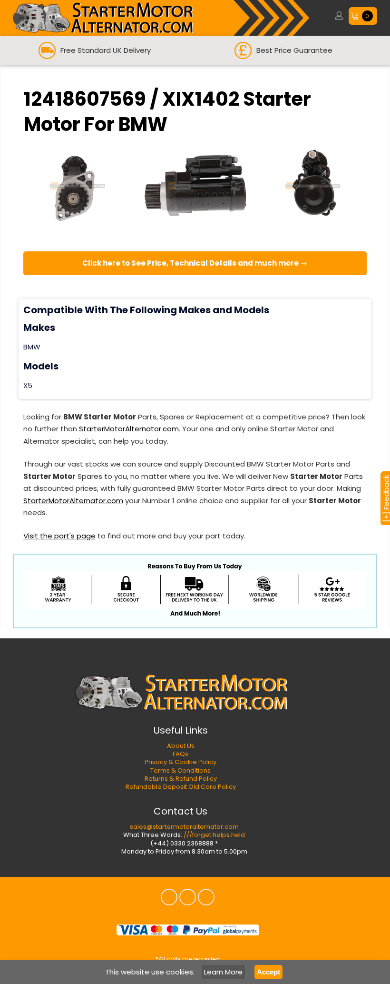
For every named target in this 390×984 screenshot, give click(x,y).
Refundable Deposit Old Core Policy (181, 786)
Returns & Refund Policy (181, 778)
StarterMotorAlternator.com (129, 429)
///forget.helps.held (214, 834)
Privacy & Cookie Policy (180, 761)
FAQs (180, 753)
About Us (181, 745)
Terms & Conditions (180, 770)
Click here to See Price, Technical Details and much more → (194, 263)
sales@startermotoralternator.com (184, 826)
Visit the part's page (59, 536)
